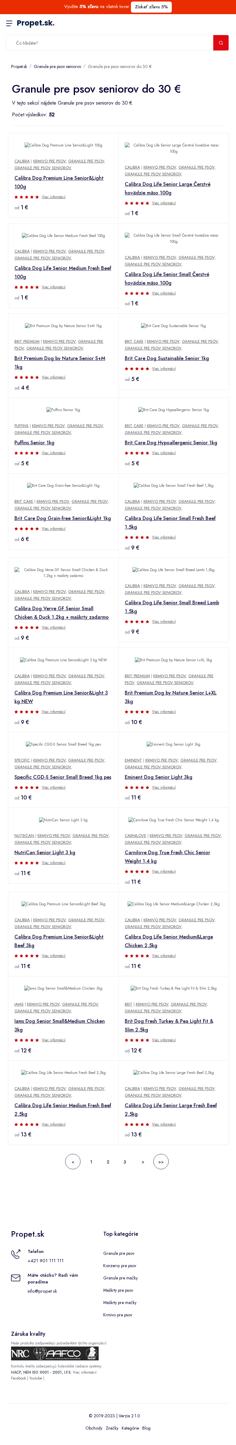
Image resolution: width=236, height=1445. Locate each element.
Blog (146, 1428)
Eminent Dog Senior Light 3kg (158, 777)
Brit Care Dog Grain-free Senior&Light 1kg (62, 518)
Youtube (35, 1378)
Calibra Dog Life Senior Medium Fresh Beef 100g (62, 272)
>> (161, 1162)
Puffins (21, 426)
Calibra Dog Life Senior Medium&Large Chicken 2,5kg (169, 941)
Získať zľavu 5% (151, 6)
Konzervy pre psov (119, 1266)
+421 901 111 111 (46, 1260)
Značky (112, 1428)
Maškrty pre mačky (119, 1302)
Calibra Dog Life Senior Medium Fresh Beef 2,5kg (62, 1110)
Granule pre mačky (120, 1278)
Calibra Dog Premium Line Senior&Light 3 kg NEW (61, 697)
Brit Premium (27, 341)
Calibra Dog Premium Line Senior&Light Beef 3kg (59, 941)
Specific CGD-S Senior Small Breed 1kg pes (62, 777)
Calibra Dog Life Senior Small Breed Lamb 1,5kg (172, 607)
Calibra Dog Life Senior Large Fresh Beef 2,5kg (171, 1110)
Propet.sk (36, 23)
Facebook (18, 1378)
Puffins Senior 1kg (34, 442)
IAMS (19, 1004)
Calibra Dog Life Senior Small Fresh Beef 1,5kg (170, 522)
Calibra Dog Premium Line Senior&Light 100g (59, 182)
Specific (22, 760)
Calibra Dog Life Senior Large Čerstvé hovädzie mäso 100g (167, 188)
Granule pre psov (86, 161)
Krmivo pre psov (49, 161)
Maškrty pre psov (118, 1290)
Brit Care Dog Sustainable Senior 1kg (167, 358)
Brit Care (134, 341)
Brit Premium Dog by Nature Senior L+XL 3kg (171, 697)
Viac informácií (53, 197)
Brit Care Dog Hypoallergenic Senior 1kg (171, 442)
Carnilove (135, 836)
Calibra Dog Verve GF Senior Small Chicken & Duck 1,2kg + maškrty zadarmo (61, 613)
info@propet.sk (42, 1291)
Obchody (93, 1428)
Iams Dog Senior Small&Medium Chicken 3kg (59, 1025)
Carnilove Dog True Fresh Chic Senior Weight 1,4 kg (167, 857)
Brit (128, 1004)
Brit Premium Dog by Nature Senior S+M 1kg (59, 362)
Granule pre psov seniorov (57, 66)
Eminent (133, 760)
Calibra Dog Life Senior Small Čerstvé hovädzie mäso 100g (167, 278)
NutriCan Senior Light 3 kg (44, 852)
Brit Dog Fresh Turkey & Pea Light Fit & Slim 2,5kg (169, 1025)
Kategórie (130, 1428)
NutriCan (24, 836)
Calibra (22, 161)
